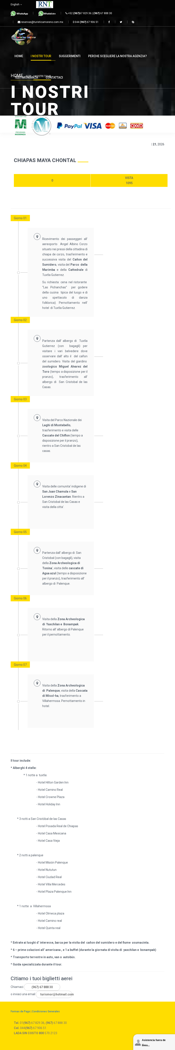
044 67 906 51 (86, 22)
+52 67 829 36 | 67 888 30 (89, 13)
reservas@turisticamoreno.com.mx (41, 22)
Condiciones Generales (46, 1011)
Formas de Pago (20, 1011)
